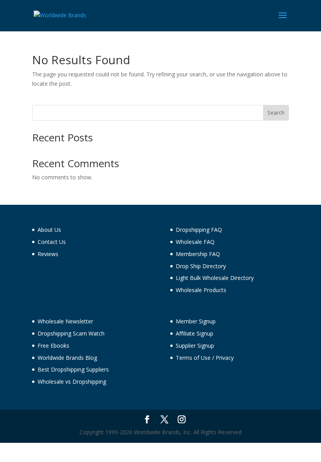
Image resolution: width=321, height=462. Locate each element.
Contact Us (52, 241)
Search (276, 112)
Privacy (225, 357)
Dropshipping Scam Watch (71, 333)
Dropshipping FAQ (199, 229)
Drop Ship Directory (201, 266)
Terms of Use (193, 357)
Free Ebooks (53, 345)
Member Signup (196, 321)
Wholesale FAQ (195, 241)
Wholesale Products (201, 290)
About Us (49, 229)
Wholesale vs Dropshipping (72, 381)
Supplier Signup (195, 345)
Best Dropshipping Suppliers (73, 369)
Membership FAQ (198, 254)
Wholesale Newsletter (65, 321)
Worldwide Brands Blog (67, 357)
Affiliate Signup (194, 333)
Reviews (48, 254)
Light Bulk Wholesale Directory (215, 278)
